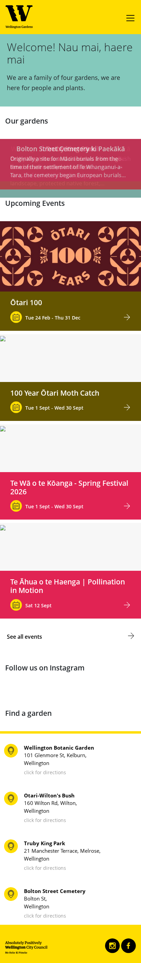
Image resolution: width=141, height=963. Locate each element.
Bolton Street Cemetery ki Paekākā (70, 148)
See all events (24, 636)
